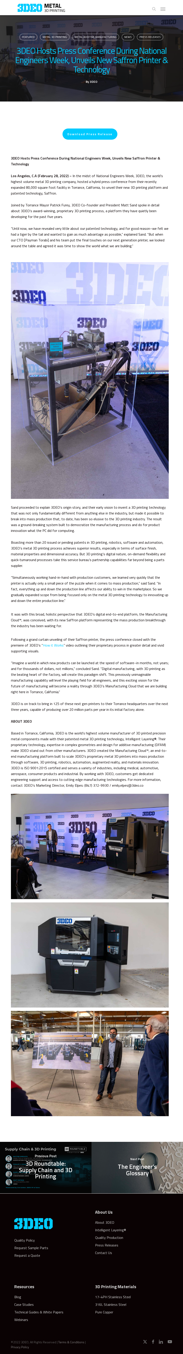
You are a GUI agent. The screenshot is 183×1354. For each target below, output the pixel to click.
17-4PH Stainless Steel (113, 1297)
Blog (17, 1297)
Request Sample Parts (31, 1247)
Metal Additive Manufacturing (95, 37)
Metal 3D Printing (55, 37)
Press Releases (150, 37)
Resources (24, 1286)
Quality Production (109, 1237)
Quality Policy (24, 1240)
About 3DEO (104, 1222)
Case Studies (24, 1304)
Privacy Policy (20, 1347)
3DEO (93, 81)
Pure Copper (104, 1312)
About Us (103, 1212)
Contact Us (103, 1252)
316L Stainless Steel (110, 1304)
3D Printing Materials (115, 1286)
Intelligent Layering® (110, 1230)
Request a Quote (27, 1255)
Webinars (21, 1319)
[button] (162, 9)
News (128, 37)
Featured (28, 37)
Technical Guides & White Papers (38, 1312)
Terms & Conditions (71, 1342)
